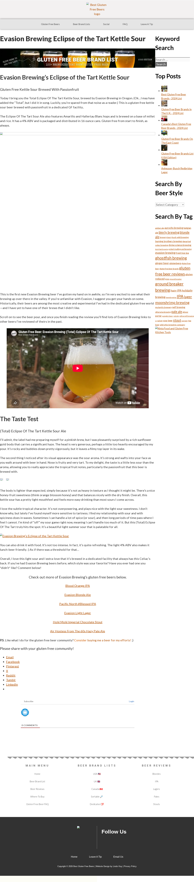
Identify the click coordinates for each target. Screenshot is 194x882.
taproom (185, 321)
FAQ (125, 24)
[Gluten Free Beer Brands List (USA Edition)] (164, 149)
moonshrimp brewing (172, 302)
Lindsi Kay (117, 866)
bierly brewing (169, 232)
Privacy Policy (130, 866)
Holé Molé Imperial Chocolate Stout (77, 622)
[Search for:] (172, 59)
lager (188, 297)
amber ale (159, 228)
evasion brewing (165, 252)
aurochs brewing (173, 227)
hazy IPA (176, 290)
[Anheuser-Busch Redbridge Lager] (164, 164)
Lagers (156, 789)
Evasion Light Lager (77, 613)
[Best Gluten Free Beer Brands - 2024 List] (164, 90)
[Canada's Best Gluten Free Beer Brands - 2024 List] (164, 120)
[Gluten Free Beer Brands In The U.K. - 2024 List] (164, 105)
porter (158, 315)
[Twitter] (115, 841)
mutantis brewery (163, 307)
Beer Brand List (37, 781)
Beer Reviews (37, 789)
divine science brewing (180, 245)
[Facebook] (105, 841)
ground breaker (176, 279)
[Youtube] (125, 841)
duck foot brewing (162, 249)
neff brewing (178, 307)
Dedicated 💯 (97, 804)
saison (160, 321)
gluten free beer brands (169, 269)
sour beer (168, 320)
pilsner (185, 312)
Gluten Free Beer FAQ (37, 804)
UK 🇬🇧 (97, 781)
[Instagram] (135, 841)
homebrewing (171, 297)
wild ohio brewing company (172, 324)
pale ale (176, 311)
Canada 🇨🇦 (97, 789)
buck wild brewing (180, 237)
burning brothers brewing (168, 241)
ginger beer (162, 263)
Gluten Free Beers (50, 24)
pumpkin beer (167, 316)
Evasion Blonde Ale (77, 594)
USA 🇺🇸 (97, 773)
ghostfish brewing (171, 258)
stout (177, 320)
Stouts (156, 804)
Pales (156, 796)
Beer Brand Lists (81, 24)
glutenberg (175, 263)
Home (37, 773)
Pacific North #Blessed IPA (77, 604)
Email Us (118, 856)
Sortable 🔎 (97, 796)
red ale (176, 316)
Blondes (156, 773)
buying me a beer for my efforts (108, 640)
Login (131, 701)
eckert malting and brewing (180, 249)
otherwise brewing (163, 312)
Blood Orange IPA (77, 585)
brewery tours (165, 237)
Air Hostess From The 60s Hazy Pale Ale (77, 631)
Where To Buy (37, 796)
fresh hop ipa (182, 253)
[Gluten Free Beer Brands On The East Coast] (164, 135)
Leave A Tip (147, 24)
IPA (180, 296)
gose (167, 279)
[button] (51, 24)
